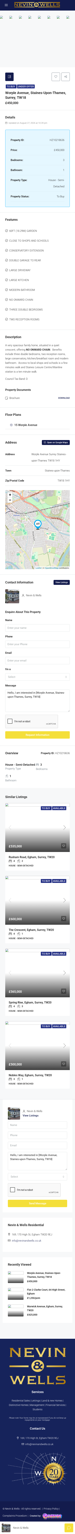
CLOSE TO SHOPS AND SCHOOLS (29, 240)
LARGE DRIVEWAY (20, 270)
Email (8, 652)
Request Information (37, 735)
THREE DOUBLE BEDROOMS (26, 309)
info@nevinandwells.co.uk (26, 1240)
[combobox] (37, 677)
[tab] (9, 77)
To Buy (11, 86)
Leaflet (38, 567)
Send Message (37, 1203)
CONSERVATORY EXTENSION (26, 250)
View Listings (61, 582)
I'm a (8, 669)
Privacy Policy (51, 1508)
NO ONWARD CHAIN (21, 299)
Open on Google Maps (57, 442)
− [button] (10, 500)
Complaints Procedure (15, 1515)
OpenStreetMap (51, 567)
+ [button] (10, 495)
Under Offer (26, 86)
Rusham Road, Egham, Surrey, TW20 (32, 857)
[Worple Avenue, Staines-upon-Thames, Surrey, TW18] (38, 524)
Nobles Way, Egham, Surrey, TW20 (30, 1075)
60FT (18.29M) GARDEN (23, 230)
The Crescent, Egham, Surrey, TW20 (31, 930)
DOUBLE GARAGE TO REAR (25, 260)
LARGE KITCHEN (19, 280)
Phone (9, 636)
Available (59, 808)
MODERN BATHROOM (22, 290)
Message (10, 685)
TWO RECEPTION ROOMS (24, 319)
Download (64, 398)
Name (8, 620)
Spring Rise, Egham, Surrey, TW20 (30, 1002)
